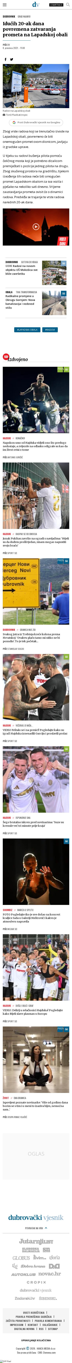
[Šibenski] (48, 1298)
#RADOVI (50, 329)
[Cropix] (36, 1282)
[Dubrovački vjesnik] (36, 1290)
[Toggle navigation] (4, 4)
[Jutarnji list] (36, 1241)
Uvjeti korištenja (33, 1312)
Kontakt (33, 1325)
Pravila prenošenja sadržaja (34, 1317)
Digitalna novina (24, 1329)
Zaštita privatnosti (18, 1321)
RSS (41, 1329)
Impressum (16, 1325)
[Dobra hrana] (33, 1265)
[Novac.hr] (49, 1274)
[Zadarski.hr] (25, 1298)
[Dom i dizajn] (54, 1265)
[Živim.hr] (39, 1257)
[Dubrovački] (36, 4)
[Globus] (21, 1257)
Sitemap (53, 1329)
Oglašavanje (50, 1325)
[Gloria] (54, 1257)
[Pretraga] (68, 4)
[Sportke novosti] (46, 1249)
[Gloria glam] (15, 1265)
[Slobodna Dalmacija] (30, 1249)
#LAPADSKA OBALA (27, 329)
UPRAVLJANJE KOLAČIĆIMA (36, 1340)
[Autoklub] (23, 1274)
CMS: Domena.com (47, 1352)
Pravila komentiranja (48, 1321)
